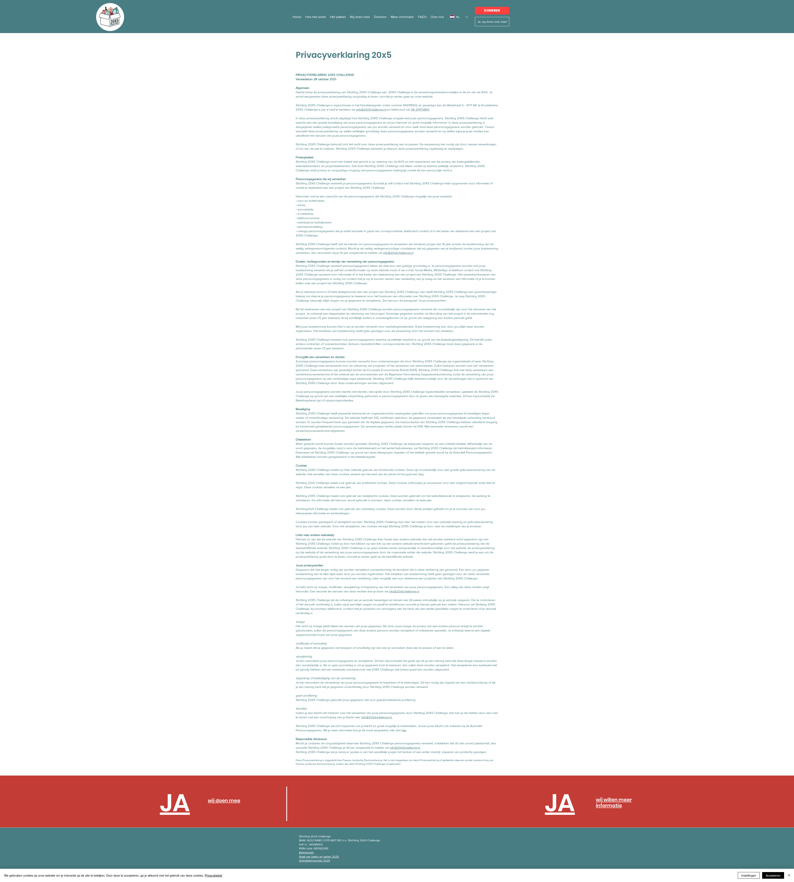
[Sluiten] (789, 875)
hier (404, 730)
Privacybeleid (213, 875)
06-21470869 (420, 109)
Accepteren (773, 875)
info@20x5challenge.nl (371, 109)
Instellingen (748, 875)
